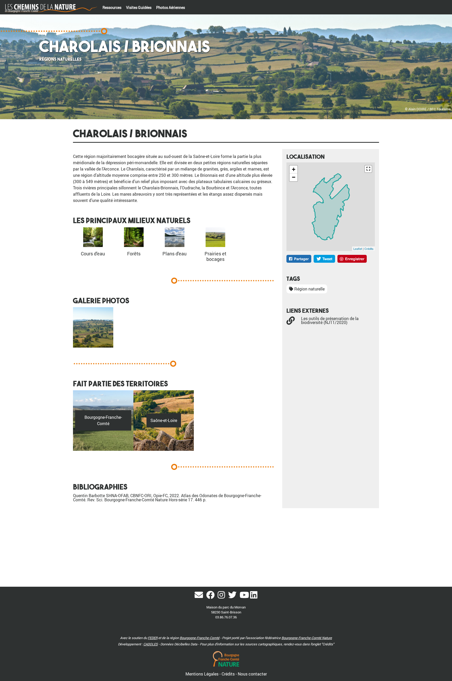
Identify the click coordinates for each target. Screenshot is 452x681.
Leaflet (357, 248)
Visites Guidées (138, 7)
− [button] (293, 177)
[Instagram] (222, 596)
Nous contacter (252, 674)
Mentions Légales (202, 674)
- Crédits (227, 674)
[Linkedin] (253, 596)
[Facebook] (211, 596)
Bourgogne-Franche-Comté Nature (306, 637)
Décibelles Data (185, 644)
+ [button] (293, 169)
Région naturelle (309, 289)
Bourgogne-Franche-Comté (199, 637)
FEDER (152, 637)
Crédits (369, 248)
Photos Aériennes (170, 7)
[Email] (200, 596)
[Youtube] (244, 596)
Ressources (112, 7)
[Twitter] (233, 596)
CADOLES (150, 644)
